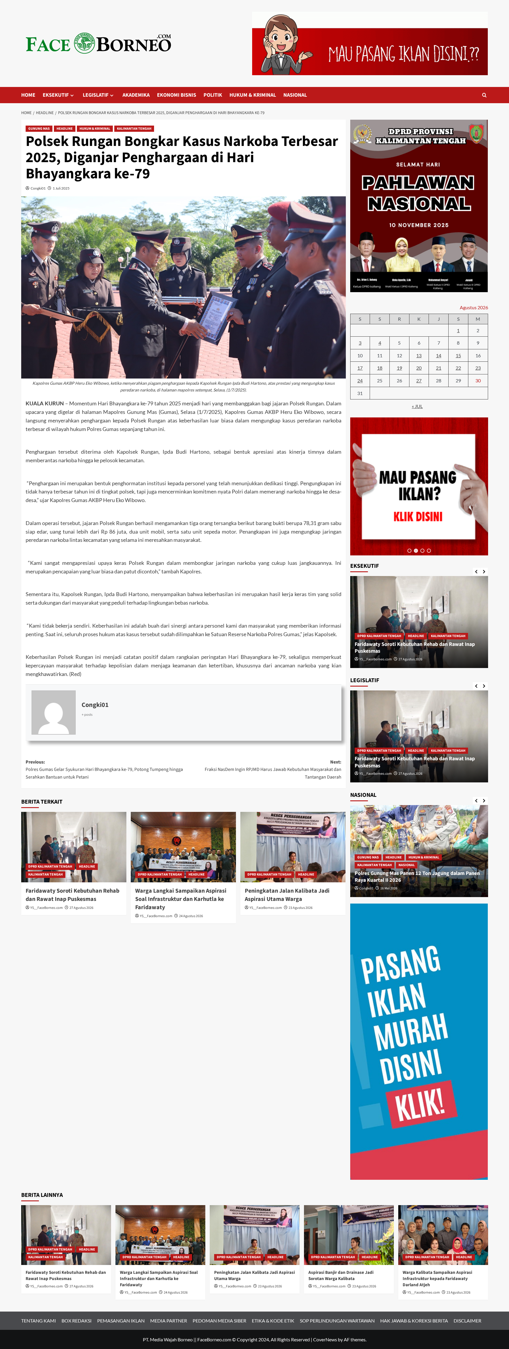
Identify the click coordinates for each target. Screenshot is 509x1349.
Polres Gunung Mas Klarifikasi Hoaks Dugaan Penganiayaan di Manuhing (406, 648)
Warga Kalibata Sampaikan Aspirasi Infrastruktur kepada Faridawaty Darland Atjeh (437, 1278)
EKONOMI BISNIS (176, 95)
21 (438, 368)
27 (419, 380)
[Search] (484, 95)
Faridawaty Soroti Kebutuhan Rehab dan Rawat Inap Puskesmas (72, 895)
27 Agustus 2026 (81, 907)
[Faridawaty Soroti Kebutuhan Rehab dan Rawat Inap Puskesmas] (73, 847)
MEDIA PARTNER (168, 1320)
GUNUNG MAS (39, 128)
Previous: (104, 769)
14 (438, 355)
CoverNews (325, 1339)
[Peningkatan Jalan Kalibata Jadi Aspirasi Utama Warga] (293, 847)
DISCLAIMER (467, 1320)
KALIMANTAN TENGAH (134, 128)
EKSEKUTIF (56, 95)
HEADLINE (65, 128)
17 (360, 368)
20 (419, 368)
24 (360, 380)
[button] (409, 551)
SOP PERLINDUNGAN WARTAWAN (337, 1320)
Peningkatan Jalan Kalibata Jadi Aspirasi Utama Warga (287, 895)
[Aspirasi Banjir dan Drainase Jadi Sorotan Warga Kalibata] (349, 1235)
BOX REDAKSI (77, 1320)
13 (419, 355)
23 (478, 368)
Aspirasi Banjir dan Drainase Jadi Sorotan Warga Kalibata (341, 1275)
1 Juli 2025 (61, 188)
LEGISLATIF (95, 95)
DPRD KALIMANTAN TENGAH (50, 866)
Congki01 (38, 188)
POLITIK (213, 95)
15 (458, 355)
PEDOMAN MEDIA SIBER (219, 1320)
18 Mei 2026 (388, 659)
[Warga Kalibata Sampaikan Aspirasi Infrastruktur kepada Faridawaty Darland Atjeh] (443, 1235)
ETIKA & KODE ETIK (273, 1320)
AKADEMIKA (136, 95)
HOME (28, 95)
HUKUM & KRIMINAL (252, 95)
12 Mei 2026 (388, 888)
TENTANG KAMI (38, 1320)
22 (458, 368)
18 (379, 368)
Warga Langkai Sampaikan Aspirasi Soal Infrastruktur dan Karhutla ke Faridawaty (181, 899)
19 (399, 368)
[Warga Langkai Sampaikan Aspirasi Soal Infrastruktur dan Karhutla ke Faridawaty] (183, 847)
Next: (273, 769)
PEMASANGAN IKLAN (121, 1320)
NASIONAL (295, 95)
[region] (419, 486)
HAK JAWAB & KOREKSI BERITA (414, 1320)
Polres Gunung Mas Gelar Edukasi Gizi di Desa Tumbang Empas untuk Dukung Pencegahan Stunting (418, 877)
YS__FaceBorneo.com (46, 907)
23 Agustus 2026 (301, 907)
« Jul (417, 406)
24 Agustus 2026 (191, 916)
